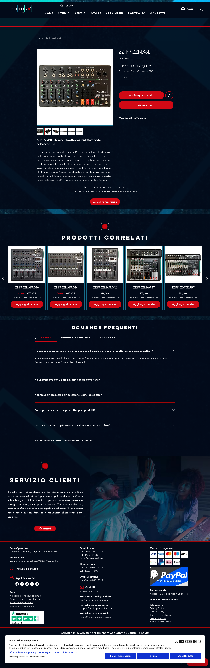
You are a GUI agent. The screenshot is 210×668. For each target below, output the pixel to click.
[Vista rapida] (26, 264)
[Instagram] (22, 584)
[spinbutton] (126, 83)
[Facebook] (17, 584)
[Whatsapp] (32, 584)
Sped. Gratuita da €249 (142, 71)
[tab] (46, 338)
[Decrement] (121, 83)
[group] (105, 278)
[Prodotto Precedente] (3, 278)
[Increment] (130, 83)
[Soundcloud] (37, 584)
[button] (201, 9)
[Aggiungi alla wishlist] (169, 95)
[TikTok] (27, 584)
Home (40, 37)
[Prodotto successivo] (207, 278)
